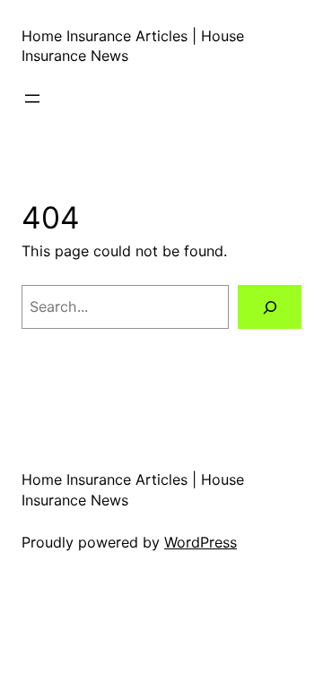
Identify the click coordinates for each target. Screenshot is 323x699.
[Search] (269, 307)
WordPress (200, 542)
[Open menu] (32, 98)
